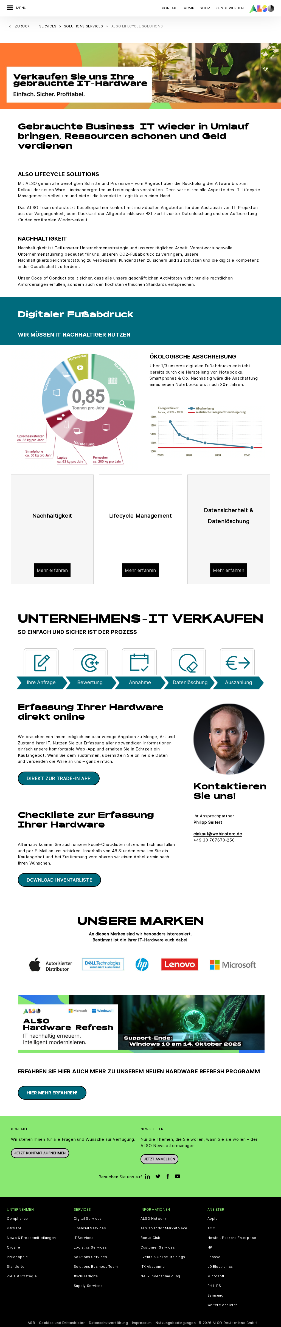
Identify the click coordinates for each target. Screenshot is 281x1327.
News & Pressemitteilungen (31, 1238)
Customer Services (157, 1247)
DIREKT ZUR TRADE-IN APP (59, 778)
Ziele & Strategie (22, 1276)
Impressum (142, 1323)
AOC (211, 1228)
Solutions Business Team (96, 1267)
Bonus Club (150, 1238)
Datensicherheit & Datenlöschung (228, 515)
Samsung (215, 1295)
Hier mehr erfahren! (52, 1093)
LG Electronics (220, 1267)
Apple (212, 1219)
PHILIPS (214, 1286)
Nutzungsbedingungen (176, 1323)
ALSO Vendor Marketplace (163, 1228)
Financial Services (90, 1228)
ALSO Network (153, 1219)
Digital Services (88, 1219)
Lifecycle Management (140, 515)
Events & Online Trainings (162, 1257)
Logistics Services (90, 1247)
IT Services (84, 1238)
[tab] (52, 529)
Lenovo (214, 1257)
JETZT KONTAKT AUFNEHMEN (40, 1153)
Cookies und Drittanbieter (62, 1323)
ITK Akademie (152, 1267)
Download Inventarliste (59, 880)
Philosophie (17, 1257)
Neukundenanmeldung (160, 1276)
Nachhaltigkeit (52, 515)
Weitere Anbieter (222, 1305)
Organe (13, 1247)
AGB (31, 1323)
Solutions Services (90, 1257)
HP (209, 1247)
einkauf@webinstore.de (217, 833)
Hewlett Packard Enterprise (232, 1238)
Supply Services (88, 1286)
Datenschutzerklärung (108, 1323)
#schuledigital (86, 1276)
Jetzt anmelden (159, 1159)
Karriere (14, 1228)
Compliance (17, 1219)
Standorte (15, 1267)
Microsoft (215, 1276)
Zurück (23, 26)
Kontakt (170, 8)
